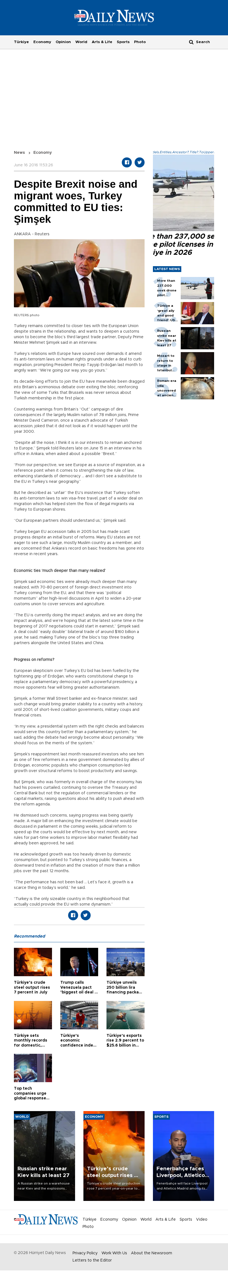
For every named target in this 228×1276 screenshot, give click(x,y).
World (81, 42)
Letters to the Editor (92, 1260)
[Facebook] (127, 162)
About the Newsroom (151, 1253)
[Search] (191, 41)
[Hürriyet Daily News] (114, 17)
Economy (42, 42)
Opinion (63, 42)
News (19, 153)
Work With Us (114, 1253)
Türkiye (21, 42)
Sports (123, 42)
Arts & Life (102, 42)
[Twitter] (140, 162)
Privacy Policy (85, 1253)
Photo (140, 42)
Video (201, 1219)
